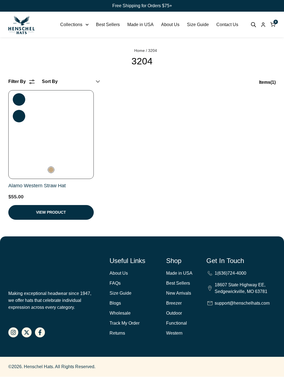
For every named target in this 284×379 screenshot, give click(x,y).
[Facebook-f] (40, 332)
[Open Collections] (87, 24)
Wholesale (120, 313)
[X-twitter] (27, 332)
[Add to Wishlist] (19, 99)
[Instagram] (13, 332)
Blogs (115, 303)
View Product (51, 212)
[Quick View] (19, 116)
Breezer (174, 303)
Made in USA (179, 273)
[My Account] (263, 24)
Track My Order (125, 323)
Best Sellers (178, 283)
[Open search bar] (253, 24)
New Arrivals (178, 293)
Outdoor (174, 313)
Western (174, 333)
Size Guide (120, 293)
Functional (176, 323)
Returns (117, 333)
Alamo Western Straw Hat (37, 185)
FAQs (115, 283)
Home (139, 50)
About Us (119, 273)
